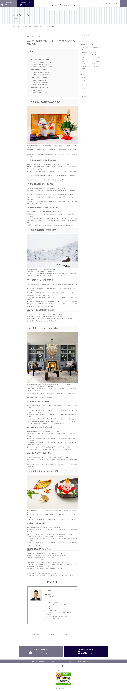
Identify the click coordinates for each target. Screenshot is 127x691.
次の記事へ (68, 634)
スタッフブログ (37, 36)
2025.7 (84, 99)
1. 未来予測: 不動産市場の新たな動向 (39, 59)
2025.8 (84, 96)
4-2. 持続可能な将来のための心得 (39, 92)
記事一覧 (52, 634)
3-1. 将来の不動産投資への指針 (38, 80)
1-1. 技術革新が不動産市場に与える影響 (41, 62)
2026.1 (84, 83)
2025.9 (84, 93)
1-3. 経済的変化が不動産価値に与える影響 (41, 66)
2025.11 (84, 88)
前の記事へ (36, 634)
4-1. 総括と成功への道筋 (37, 90)
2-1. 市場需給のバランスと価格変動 (40, 72)
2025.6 (84, 101)
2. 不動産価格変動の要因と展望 (38, 69)
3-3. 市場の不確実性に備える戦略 (39, 84)
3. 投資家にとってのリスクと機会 (38, 77)
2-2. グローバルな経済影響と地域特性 (40, 74)
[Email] (53, 582)
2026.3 (84, 77)
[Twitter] (50, 582)
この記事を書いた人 (49, 590)
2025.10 (84, 91)
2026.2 (84, 80)
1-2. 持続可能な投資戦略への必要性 (40, 64)
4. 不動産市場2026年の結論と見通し (39, 87)
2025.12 (84, 85)
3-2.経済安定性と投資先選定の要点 (39, 82)
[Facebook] (47, 582)
